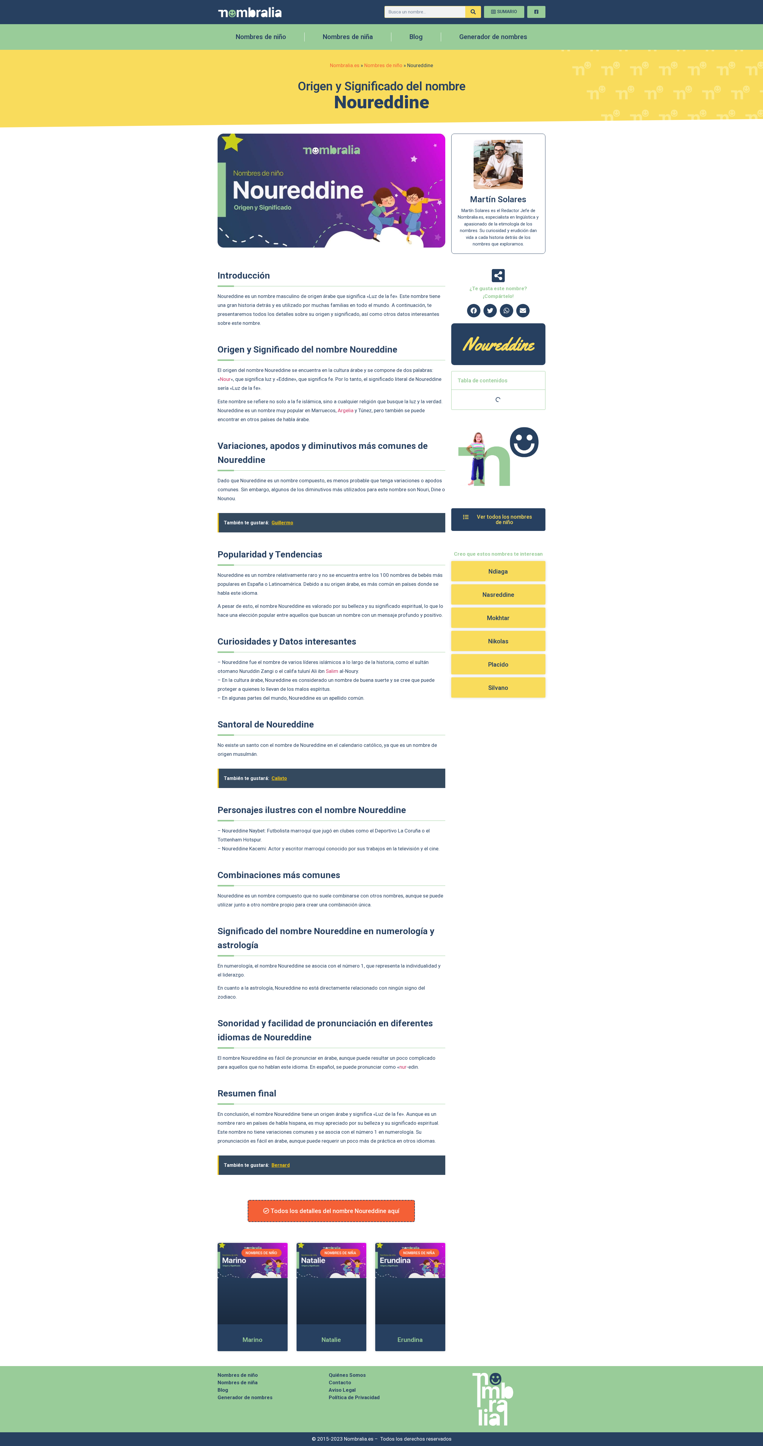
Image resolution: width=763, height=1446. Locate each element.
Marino (252, 1339)
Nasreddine (498, 594)
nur (403, 1067)
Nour (225, 379)
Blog (416, 37)
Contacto (340, 1382)
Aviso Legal (342, 1390)
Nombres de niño (261, 37)
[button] (473, 310)
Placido (498, 664)
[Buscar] (473, 12)
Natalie (331, 1339)
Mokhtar (498, 618)
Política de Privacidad (354, 1397)
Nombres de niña (348, 37)
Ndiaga (498, 571)
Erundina (410, 1339)
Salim (332, 671)
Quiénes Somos (347, 1375)
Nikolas (498, 641)
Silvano (498, 687)
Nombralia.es (344, 65)
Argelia (345, 410)
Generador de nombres (493, 37)
